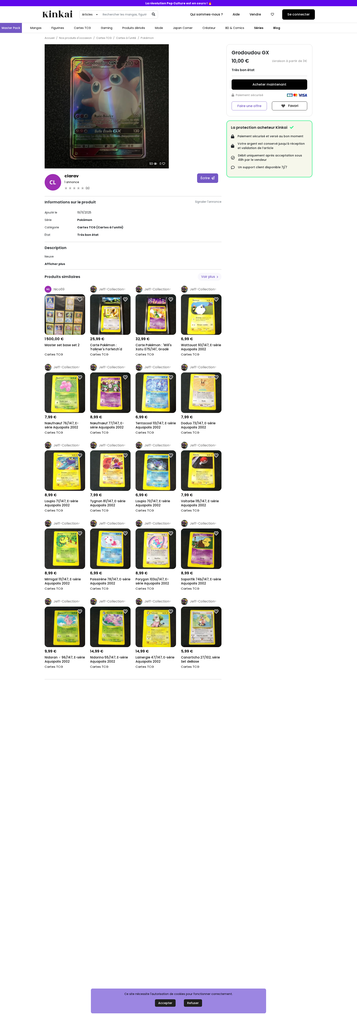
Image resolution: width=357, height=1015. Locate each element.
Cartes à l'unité (126, 38)
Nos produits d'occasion (75, 38)
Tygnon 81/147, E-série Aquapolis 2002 (107, 503)
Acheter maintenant (269, 84)
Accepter (165, 1003)
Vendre (255, 14)
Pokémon (147, 38)
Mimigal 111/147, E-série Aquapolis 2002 (63, 581)
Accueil (50, 38)
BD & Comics (234, 28)
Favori (292, 105)
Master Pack (11, 28)
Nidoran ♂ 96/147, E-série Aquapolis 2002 (65, 659)
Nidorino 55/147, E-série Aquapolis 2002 (109, 659)
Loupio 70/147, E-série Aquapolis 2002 (153, 503)
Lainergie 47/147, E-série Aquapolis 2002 (155, 659)
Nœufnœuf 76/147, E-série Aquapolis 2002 (62, 425)
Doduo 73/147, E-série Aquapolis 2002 (198, 425)
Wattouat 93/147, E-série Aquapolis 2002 (201, 347)
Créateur (208, 28)
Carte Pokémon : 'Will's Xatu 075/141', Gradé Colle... (154, 347)
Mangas (36, 28)
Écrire (206, 178)
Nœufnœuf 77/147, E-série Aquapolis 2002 (107, 425)
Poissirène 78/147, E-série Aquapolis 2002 (110, 581)
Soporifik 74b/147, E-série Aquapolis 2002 (201, 581)
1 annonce (71, 182)
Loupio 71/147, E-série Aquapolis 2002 (61, 503)
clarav (71, 176)
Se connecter (298, 14)
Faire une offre (249, 106)
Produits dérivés (133, 28)
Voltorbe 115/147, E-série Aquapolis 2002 (200, 503)
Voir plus (208, 276)
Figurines (57, 28)
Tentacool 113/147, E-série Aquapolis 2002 (156, 425)
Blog (276, 28)
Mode (159, 28)
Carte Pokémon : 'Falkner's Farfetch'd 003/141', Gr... (106, 347)
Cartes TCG (82, 28)
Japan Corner (183, 28)
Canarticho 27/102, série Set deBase (200, 659)
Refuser (193, 1003)
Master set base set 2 (62, 345)
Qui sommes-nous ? (206, 14)
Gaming (106, 28)
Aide (236, 14)
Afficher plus (55, 264)
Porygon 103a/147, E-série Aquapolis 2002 (152, 581)
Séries (258, 28)
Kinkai (57, 14)
